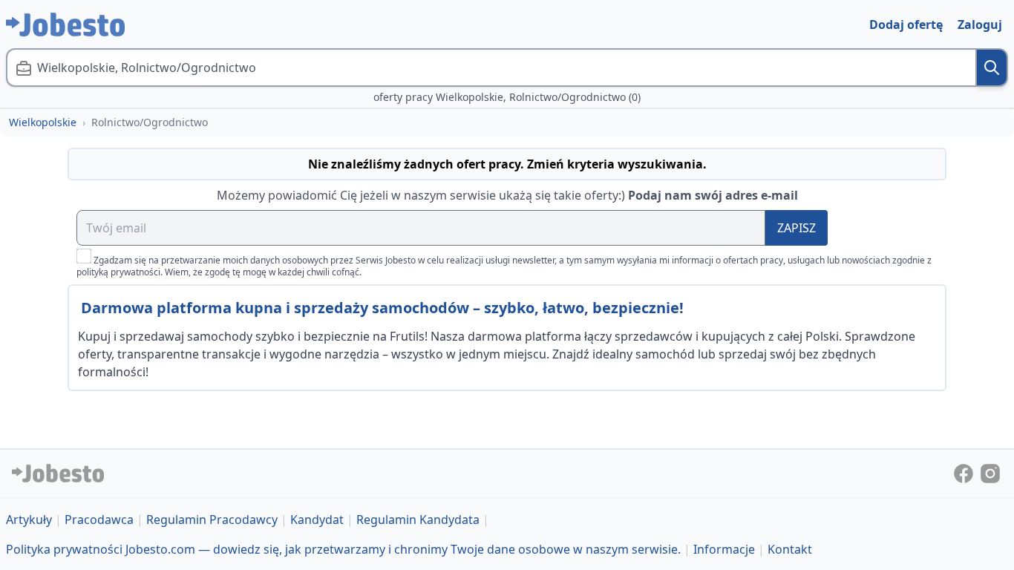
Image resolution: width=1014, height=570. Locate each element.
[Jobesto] (65, 24)
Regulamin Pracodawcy (212, 519)
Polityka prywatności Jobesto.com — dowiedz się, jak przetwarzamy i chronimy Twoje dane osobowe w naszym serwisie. (343, 549)
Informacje (724, 549)
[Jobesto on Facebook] (965, 472)
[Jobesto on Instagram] (990, 472)
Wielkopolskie (42, 122)
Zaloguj (980, 24)
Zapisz (796, 228)
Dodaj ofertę (906, 24)
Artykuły (29, 519)
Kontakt (790, 549)
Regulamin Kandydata (418, 519)
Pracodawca (99, 519)
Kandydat (317, 519)
